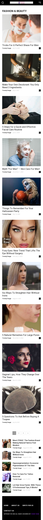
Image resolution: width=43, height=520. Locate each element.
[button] (2, 2)
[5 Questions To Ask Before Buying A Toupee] (21, 400)
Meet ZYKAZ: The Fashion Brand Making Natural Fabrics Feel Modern (26, 442)
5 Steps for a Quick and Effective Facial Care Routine (19, 128)
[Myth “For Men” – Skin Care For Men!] (21, 152)
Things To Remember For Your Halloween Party (17, 209)
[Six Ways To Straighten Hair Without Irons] (21, 276)
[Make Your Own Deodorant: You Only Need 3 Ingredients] (21, 68)
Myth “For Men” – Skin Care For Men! (21, 169)
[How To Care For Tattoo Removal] (6, 477)
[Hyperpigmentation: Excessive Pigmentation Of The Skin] (6, 466)
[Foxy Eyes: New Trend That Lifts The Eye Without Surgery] (21, 234)
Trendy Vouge (6, 48)
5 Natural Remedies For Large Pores (20, 335)
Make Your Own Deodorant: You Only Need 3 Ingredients (20, 86)
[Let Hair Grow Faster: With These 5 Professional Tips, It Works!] (6, 488)
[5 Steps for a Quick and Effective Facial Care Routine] (21, 110)
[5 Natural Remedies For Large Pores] (21, 318)
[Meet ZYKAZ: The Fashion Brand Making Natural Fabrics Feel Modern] (6, 443)
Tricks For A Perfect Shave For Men (20, 45)
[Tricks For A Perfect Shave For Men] (21, 28)
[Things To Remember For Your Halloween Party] (21, 192)
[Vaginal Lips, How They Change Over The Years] (21, 358)
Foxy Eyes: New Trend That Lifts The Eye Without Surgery (21, 252)
